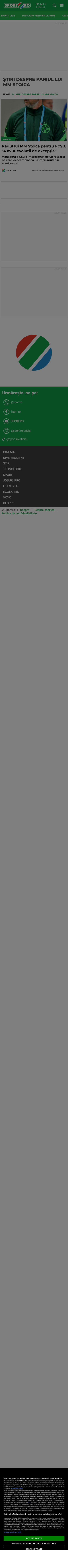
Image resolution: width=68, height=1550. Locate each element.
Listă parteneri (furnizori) (12, 1532)
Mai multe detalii (17, 1488)
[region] (34, 1509)
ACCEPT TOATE (34, 1538)
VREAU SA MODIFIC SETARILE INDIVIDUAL (34, 1543)
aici (29, 1502)
